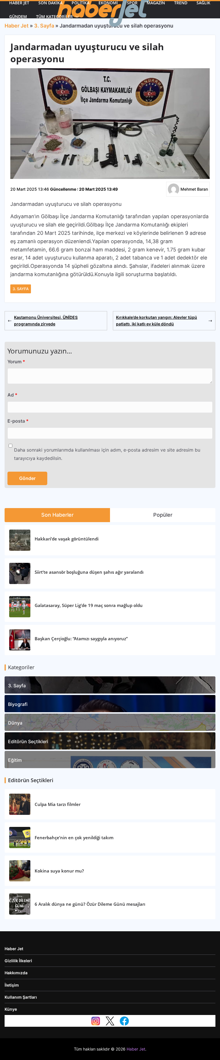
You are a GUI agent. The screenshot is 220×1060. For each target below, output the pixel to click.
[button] (76, 17)
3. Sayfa (21, 288)
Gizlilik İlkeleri (18, 960)
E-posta (18, 421)
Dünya (15, 723)
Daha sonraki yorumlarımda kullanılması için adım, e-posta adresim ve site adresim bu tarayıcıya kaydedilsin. (107, 454)
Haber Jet (14, 948)
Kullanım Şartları (21, 997)
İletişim (12, 985)
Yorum (16, 361)
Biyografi (18, 704)
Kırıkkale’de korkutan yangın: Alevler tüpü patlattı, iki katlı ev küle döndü (156, 320)
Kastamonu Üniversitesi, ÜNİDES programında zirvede (46, 320)
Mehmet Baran (194, 189)
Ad (12, 395)
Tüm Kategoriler (54, 16)
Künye (11, 1009)
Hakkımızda (16, 972)
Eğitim (15, 760)
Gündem (18, 16)
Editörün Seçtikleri (28, 741)
